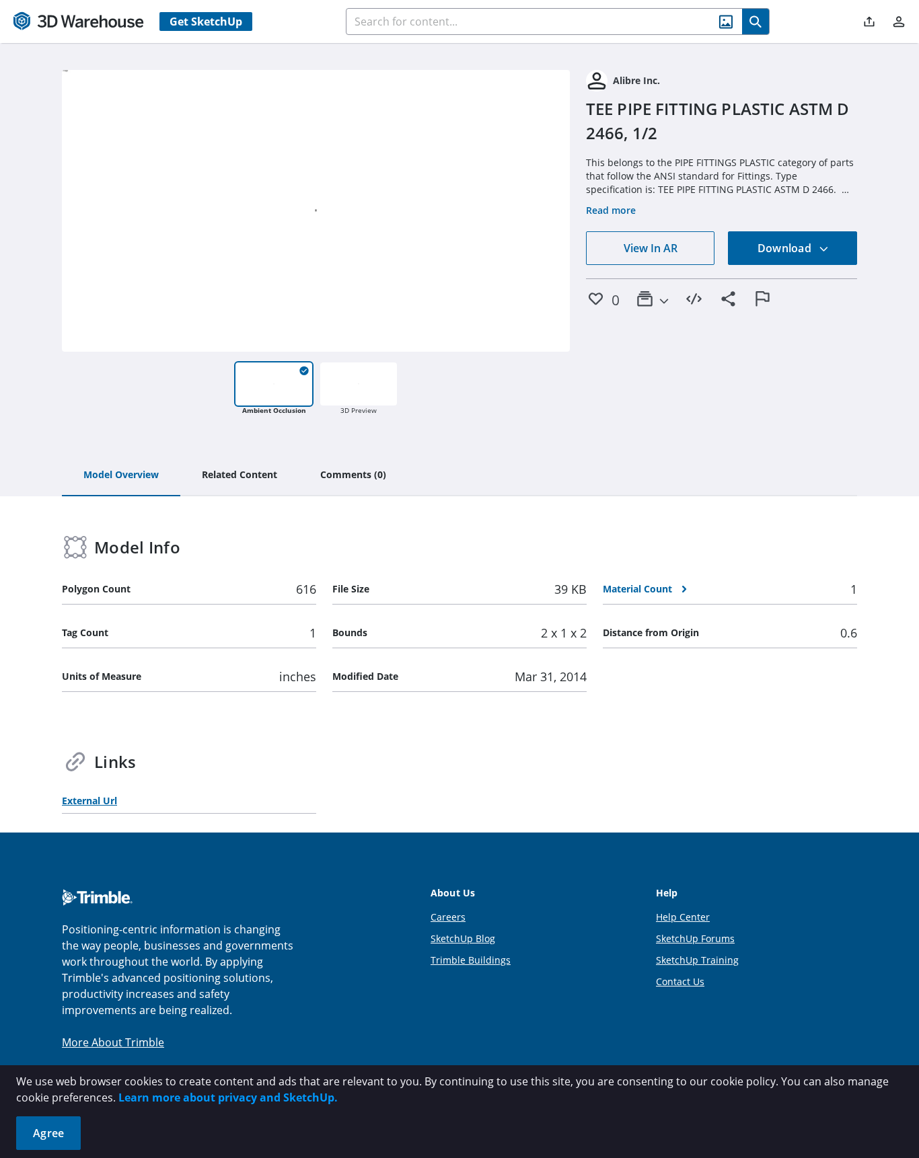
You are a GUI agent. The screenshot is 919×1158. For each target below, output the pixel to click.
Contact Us (680, 981)
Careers (448, 917)
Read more (611, 210)
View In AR (650, 248)
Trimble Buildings (471, 960)
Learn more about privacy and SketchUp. (228, 1097)
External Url (89, 800)
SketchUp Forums (695, 938)
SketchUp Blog (463, 938)
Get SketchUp (206, 21)
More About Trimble (113, 1042)
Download (786, 248)
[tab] (121, 475)
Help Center (683, 917)
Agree (48, 1133)
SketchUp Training (697, 960)
